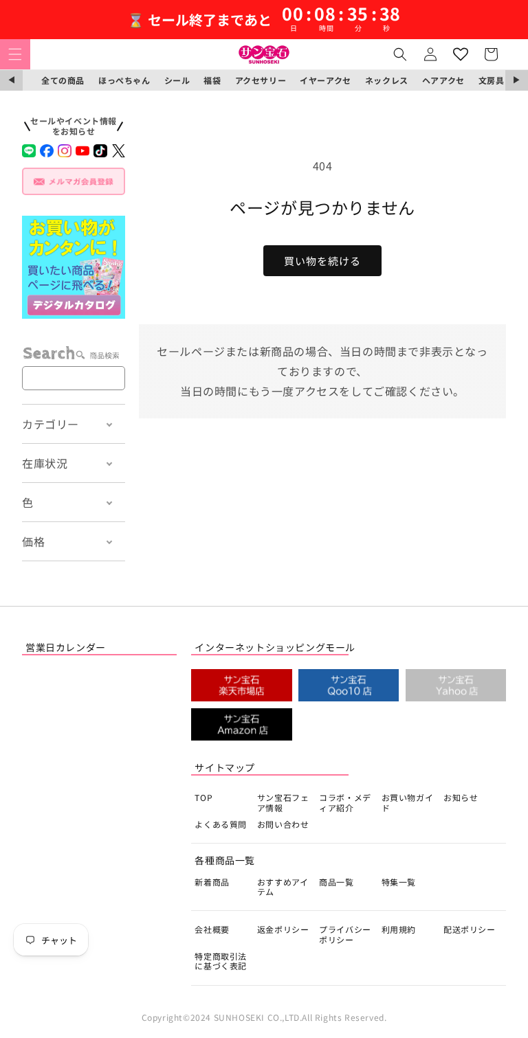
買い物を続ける (322, 260)
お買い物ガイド (408, 802)
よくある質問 (221, 824)
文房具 (491, 80)
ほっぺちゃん (124, 80)
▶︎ (516, 80)
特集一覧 (399, 882)
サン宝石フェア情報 (283, 802)
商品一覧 (336, 882)
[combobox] (73, 378)
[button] (15, 54)
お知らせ (460, 797)
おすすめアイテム (283, 886)
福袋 (212, 80)
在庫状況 (44, 463)
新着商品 (212, 882)
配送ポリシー (469, 929)
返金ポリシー (283, 929)
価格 (33, 541)
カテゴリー (50, 424)
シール (177, 80)
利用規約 (399, 929)
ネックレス (386, 80)
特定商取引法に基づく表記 (221, 960)
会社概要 (212, 929)
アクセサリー (261, 80)
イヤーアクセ (325, 80)
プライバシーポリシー (345, 934)
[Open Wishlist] (461, 54)
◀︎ (11, 80)
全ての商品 (63, 80)
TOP (203, 797)
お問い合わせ (283, 824)
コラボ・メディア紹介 (345, 802)
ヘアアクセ (443, 80)
